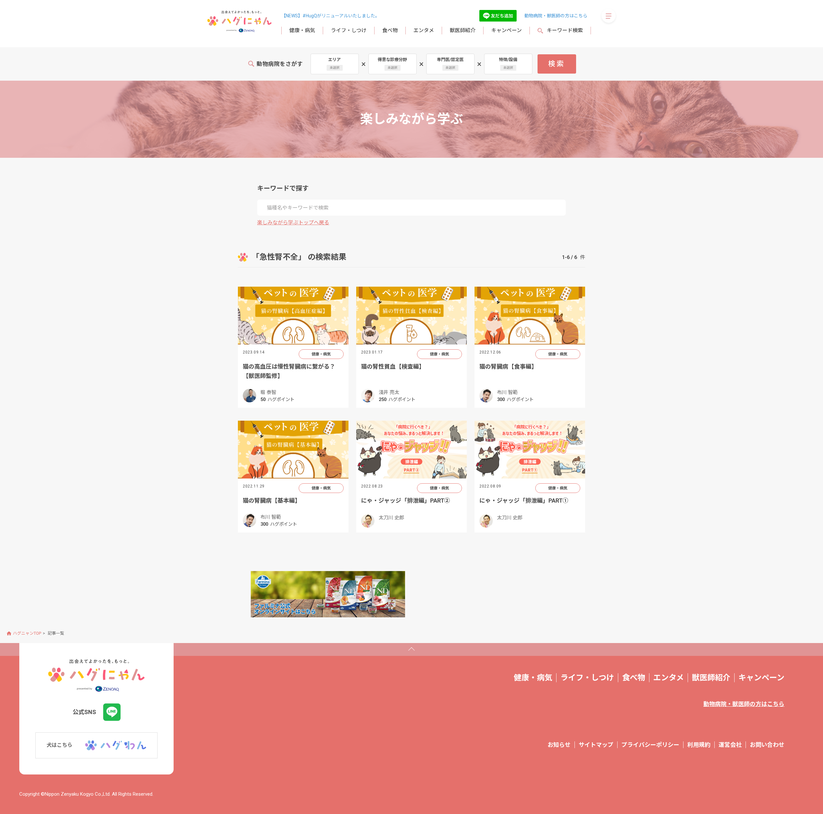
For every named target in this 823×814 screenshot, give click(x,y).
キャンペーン (506, 30)
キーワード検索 (565, 30)
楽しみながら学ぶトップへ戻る (293, 222)
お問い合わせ (767, 744)
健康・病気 (302, 30)
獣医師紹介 (462, 30)
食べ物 (390, 30)
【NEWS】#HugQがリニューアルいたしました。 (330, 15)
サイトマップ (596, 744)
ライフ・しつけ (348, 30)
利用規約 (698, 744)
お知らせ (559, 744)
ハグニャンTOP (27, 633)
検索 (556, 64)
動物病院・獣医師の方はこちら (555, 15)
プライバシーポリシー (650, 744)
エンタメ (423, 30)
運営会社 (730, 744)
